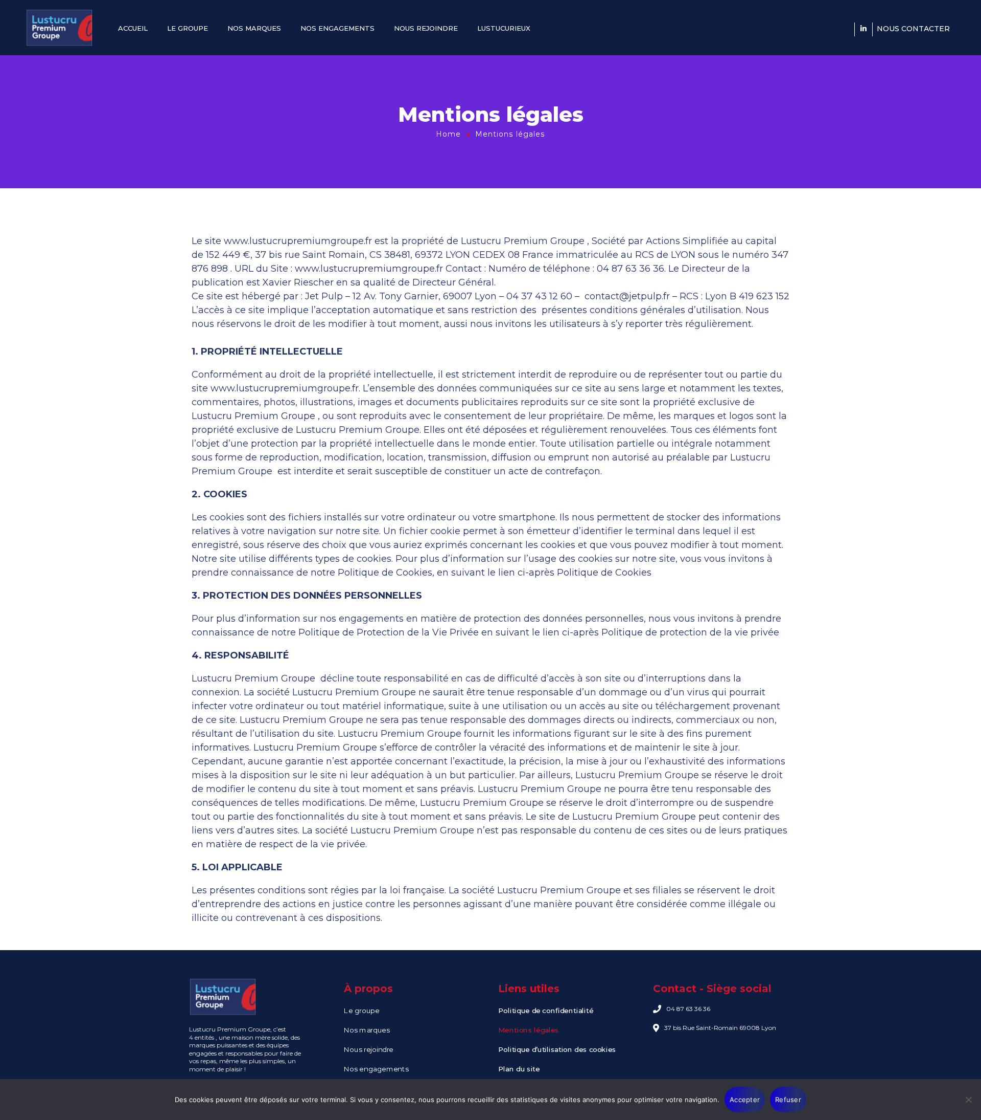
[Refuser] (968, 1099)
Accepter (745, 1099)
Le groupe (362, 1010)
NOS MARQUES (254, 28)
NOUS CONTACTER (913, 28)
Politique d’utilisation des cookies (557, 1049)
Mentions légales (528, 1030)
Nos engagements (376, 1069)
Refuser (788, 1099)
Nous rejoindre (368, 1049)
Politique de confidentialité (545, 1010)
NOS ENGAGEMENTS (337, 28)
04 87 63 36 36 (688, 1009)
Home (448, 134)
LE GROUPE (187, 28)
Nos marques (366, 1030)
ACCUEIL (133, 28)
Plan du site (519, 1069)
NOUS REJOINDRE (426, 28)
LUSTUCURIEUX (503, 28)
